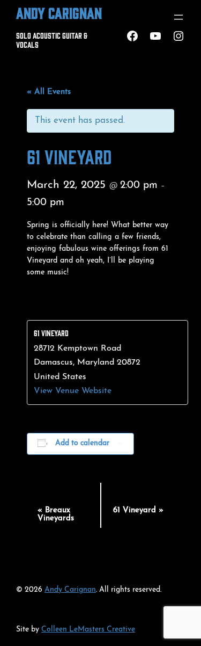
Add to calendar (82, 443)
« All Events (49, 92)
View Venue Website (72, 391)
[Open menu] (178, 17)
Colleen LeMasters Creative (88, 630)
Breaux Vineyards (56, 514)
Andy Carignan (59, 12)
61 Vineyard (138, 510)
